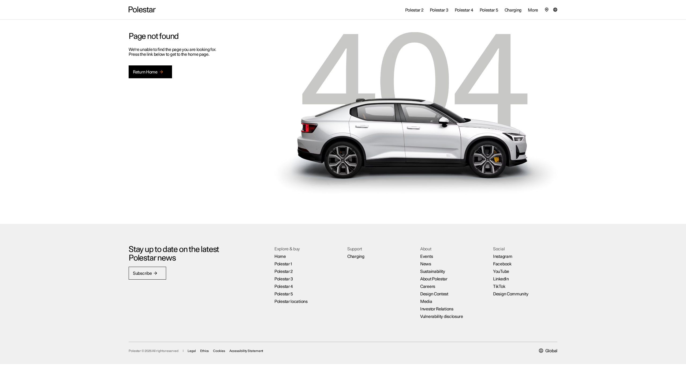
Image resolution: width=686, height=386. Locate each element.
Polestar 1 (283, 264)
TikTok (499, 286)
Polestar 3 (283, 279)
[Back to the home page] (142, 10)
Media (426, 301)
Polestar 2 (283, 271)
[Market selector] (555, 9)
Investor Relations (436, 309)
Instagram (502, 256)
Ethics (204, 350)
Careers (427, 286)
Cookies (219, 350)
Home (280, 256)
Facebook (502, 264)
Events (426, 256)
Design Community (510, 294)
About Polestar (434, 279)
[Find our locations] (546, 9)
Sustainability (432, 271)
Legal (192, 350)
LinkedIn (501, 279)
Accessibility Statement (246, 350)
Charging (355, 256)
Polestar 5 (283, 294)
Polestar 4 (283, 286)
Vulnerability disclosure (441, 316)
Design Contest (434, 294)
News (425, 264)
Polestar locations (291, 301)
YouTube (501, 271)
